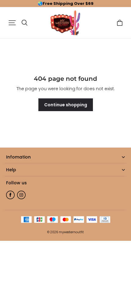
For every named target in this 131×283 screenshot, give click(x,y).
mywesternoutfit (71, 232)
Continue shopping (65, 105)
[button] (12, 23)
